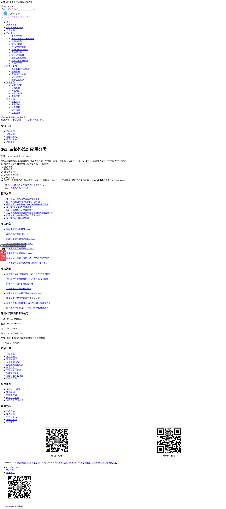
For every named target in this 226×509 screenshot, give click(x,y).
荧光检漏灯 (11, 30)
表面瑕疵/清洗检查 (20, 69)
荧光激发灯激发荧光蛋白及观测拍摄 (23, 215)
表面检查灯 (11, 25)
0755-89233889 (12, 467)
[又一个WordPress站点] (16, 17)
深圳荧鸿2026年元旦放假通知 (19, 210)
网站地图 (113, 463)
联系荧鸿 (16, 113)
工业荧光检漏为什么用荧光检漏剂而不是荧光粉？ (29, 213)
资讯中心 (10, 82)
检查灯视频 (17, 85)
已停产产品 (17, 63)
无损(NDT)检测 (19, 74)
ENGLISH (8, 6)
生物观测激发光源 (14, 28)
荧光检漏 (16, 71)
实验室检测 (17, 77)
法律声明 (16, 107)
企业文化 (16, 102)
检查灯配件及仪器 (20, 60)
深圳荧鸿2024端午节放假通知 (19, 207)
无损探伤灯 (17, 52)
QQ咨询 (10, 470)
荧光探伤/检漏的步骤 (18, 188)
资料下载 (16, 96)
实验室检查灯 (18, 55)
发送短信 (19, 506)
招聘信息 (16, 110)
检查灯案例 (11, 66)
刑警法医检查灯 (19, 58)
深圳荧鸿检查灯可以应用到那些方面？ (24, 202)
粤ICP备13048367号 (67, 463)
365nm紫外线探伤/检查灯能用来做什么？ (27, 185)
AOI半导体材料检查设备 (23, 38)
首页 (8, 22)
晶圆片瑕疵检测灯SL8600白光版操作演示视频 (27, 204)
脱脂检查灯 (17, 41)
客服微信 (10, 473)
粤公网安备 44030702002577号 (94, 463)
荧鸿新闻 (16, 88)
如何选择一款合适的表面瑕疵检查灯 (23, 199)
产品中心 (10, 33)
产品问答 (16, 91)
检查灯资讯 (17, 93)
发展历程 (16, 104)
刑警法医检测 (18, 80)
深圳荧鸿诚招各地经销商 (17, 218)
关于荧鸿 (10, 99)
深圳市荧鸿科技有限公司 (28, 463)
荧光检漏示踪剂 (19, 47)
